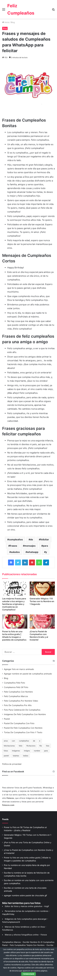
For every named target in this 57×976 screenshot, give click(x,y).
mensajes (30, 545)
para (45, 545)
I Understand (28, 974)
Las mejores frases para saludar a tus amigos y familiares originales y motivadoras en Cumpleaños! (14, 604)
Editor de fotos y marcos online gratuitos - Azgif (27, 906)
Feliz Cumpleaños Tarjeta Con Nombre (27, 945)
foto (47, 746)
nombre (37, 751)
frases (13, 545)
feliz (20, 746)
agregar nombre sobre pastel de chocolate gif (25, 895)
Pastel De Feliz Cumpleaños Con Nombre (23, 728)
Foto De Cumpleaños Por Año (18, 705)
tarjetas (16, 756)
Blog (13, 22)
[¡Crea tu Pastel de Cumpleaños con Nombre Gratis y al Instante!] (42, 621)
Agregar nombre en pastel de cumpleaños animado (28, 674)
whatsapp (32, 552)
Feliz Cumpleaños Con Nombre (18, 692)
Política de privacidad (11, 764)
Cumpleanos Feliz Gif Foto (16, 687)
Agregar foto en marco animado (19, 669)
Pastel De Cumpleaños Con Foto (19, 723)
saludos (15, 552)
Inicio (6, 22)
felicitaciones (9, 746)
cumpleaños (16, 539)
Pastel (7, 719)
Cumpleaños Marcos (11, 942)
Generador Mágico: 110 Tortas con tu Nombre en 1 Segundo (42, 601)
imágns (27, 751)
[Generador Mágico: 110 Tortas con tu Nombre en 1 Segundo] (42, 589)
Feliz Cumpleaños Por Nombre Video (21, 701)
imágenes (16, 751)
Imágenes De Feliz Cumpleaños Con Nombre (25, 714)
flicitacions (30, 746)
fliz (40, 746)
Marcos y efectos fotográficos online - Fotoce (26, 934)
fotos (6, 751)
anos (6, 741)
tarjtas (25, 756)
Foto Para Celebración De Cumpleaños (22, 710)
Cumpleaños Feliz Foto (14, 683)
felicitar (44, 539)
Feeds (5, 819)
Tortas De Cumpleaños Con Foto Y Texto (23, 732)
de (31, 539)
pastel (6, 756)
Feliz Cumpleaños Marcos (16, 696)
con (13, 741)
